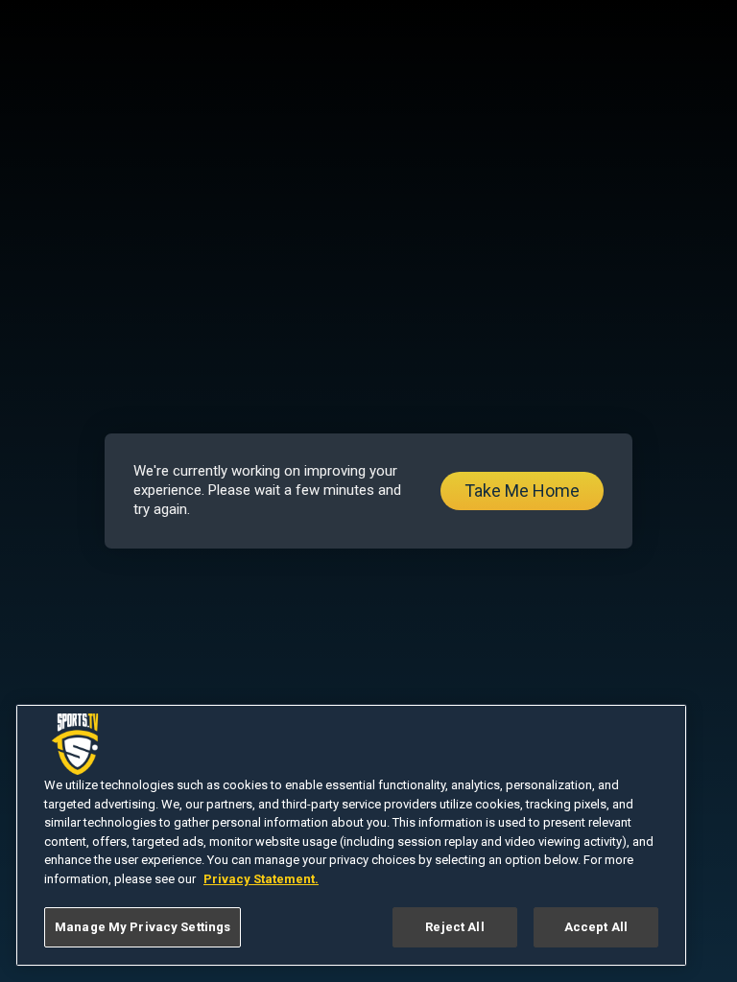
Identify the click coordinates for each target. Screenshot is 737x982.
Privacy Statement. (261, 879)
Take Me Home (522, 490)
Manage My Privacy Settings (142, 927)
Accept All (596, 927)
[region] (351, 835)
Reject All (454, 927)
